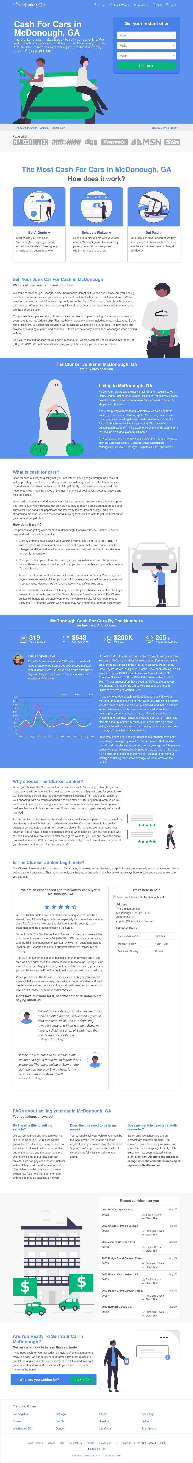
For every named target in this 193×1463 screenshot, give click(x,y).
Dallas (145, 1421)
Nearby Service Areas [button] (164, 127)
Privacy (91, 1443)
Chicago (61, 1414)
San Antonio (149, 1428)
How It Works (120, 5)
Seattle (60, 1421)
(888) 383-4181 (41, 51)
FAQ (159, 5)
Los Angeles (20, 1414)
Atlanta (103, 1414)
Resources (105, 1443)
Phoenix (18, 1421)
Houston (104, 1421)
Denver (60, 1428)
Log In (173, 5)
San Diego (148, 1414)
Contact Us (75, 1443)
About (51, 1443)
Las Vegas (105, 1428)
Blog (62, 1443)
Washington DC (22, 1428)
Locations (142, 5)
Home (101, 5)
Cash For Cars (35, 1443)
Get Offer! (146, 66)
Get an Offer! (82, 1379)
